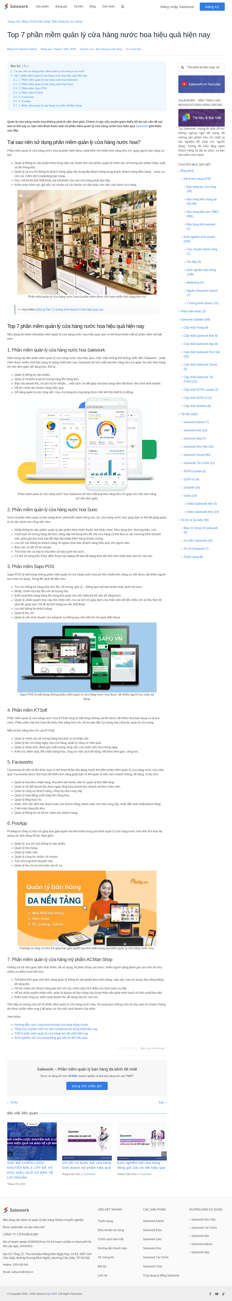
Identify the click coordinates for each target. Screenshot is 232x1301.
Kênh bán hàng (40, 21)
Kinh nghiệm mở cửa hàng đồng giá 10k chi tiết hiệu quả (50, 1037)
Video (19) (190, 495)
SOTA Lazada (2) (195, 471)
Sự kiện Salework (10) (198, 540)
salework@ (17, 1271)
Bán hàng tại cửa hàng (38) (201, 189)
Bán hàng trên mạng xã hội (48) (202, 201)
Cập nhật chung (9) (196, 327)
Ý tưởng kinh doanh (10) (202, 303)
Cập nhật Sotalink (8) (197, 406)
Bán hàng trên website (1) (201, 226)
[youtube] (216, 1293)
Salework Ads (200, 1235)
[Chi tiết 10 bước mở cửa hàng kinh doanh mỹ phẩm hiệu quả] (87, 1141)
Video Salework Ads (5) (202, 503)
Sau (161, 1102)
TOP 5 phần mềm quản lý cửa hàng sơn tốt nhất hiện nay (51, 1033)
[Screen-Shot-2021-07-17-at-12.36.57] (201, 76)
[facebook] (210, 1293)
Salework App (200, 1252)
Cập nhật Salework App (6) (201, 343)
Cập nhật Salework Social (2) (200, 366)
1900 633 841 (20, 1264)
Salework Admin (27, 49)
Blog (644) (187, 170)
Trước (14, 1102)
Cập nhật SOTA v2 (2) (198, 397)
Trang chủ (13, 21)
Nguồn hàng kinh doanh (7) (202, 293)
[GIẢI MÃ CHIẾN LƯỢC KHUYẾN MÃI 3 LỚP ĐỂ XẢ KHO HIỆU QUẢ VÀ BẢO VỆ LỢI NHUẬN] (32, 1141)
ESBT (54, 1293)
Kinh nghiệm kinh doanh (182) (199, 239)
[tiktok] (223, 1293)
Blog (25, 21)
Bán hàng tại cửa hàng (67, 21)
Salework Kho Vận (203, 1219)
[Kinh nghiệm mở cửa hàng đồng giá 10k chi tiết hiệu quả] (142, 1141)
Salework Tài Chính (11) (199, 463)
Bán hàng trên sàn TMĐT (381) (203, 214)
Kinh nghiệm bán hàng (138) (201, 272)
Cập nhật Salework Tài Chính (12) (198, 379)
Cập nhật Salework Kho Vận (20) (202, 354)
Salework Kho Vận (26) (199, 446)
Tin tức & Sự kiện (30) (195, 520)
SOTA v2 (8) (191, 479)
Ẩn (25, 66)
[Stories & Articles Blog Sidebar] (201, 110)
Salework (142, 126)
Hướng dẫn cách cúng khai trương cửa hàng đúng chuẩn (51, 1024)
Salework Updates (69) (195, 319)
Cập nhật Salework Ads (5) (201, 335)
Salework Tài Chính (204, 1227)
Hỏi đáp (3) (194, 261)
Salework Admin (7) (196, 422)
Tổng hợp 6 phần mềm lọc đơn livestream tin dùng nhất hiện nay (56, 1029)
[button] (122, 6)
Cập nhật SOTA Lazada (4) (201, 389)
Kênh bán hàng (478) (197, 178)
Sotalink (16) (192, 487)
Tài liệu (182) (189, 414)
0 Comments (89, 1174)
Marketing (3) (195, 282)
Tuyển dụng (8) (193, 556)
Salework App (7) (195, 438)
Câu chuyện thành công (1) (202, 251)
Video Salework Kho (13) (203, 511)
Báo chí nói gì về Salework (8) (201, 530)
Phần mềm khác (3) (193, 311)
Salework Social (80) (197, 454)
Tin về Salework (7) (196, 548)
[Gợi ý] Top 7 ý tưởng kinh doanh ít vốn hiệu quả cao (69, 309)
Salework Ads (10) (195, 430)
